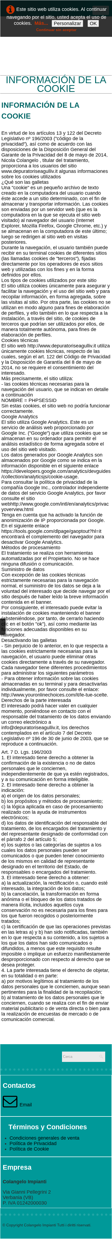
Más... (41, 23)
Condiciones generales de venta (44, 1138)
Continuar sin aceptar (56, 30)
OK (93, 23)
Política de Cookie (29, 1149)
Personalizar (67, 23)
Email (26, 1104)
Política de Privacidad (33, 1143)
